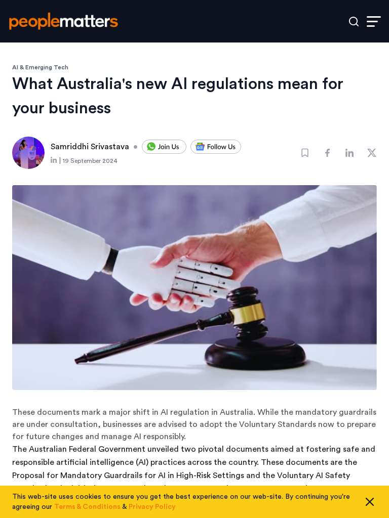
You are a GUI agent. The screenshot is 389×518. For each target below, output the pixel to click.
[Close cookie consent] (370, 502)
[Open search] (354, 21)
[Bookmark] (305, 153)
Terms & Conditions (87, 506)
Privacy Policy (152, 506)
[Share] (327, 153)
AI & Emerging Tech (40, 67)
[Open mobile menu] (374, 21)
